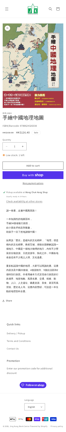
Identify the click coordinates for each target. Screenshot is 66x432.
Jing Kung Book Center (20, 426)
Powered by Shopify (39, 426)
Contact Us (13, 348)
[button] (6, 9)
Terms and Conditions (19, 340)
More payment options (33, 183)
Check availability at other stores (24, 201)
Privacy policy (57, 426)
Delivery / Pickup (16, 333)
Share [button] (9, 300)
